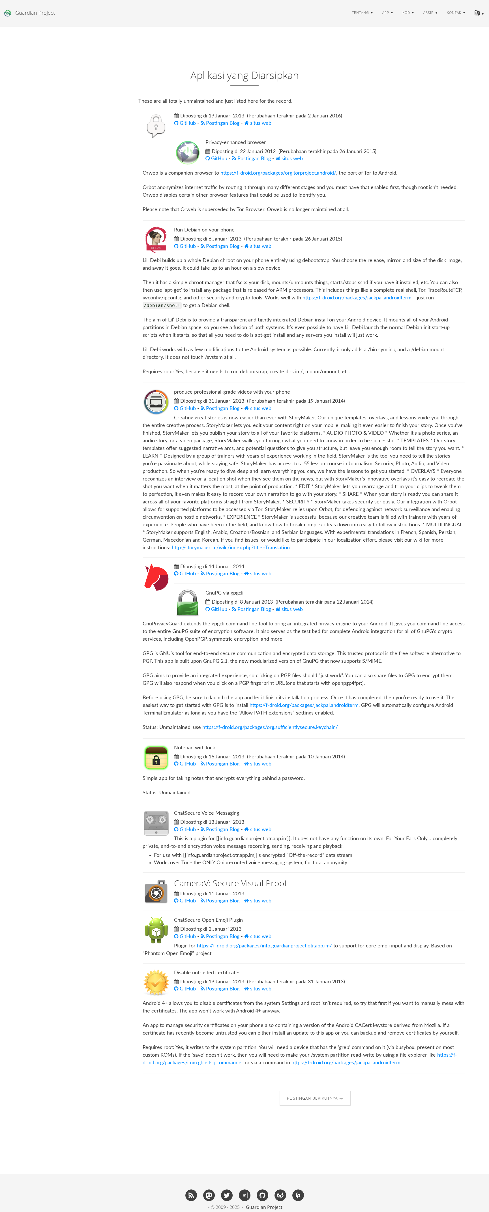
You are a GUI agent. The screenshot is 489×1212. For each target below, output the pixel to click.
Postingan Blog (223, 123)
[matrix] (244, 1195)
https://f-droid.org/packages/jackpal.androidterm (357, 298)
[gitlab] (280, 1195)
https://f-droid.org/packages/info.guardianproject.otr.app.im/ (264, 946)
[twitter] (226, 1195)
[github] (262, 1195)
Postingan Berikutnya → (315, 1098)
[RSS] (191, 1195)
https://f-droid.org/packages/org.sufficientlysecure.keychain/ (270, 727)
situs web (260, 123)
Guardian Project (35, 12)
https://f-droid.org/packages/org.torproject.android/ (278, 173)
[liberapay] (298, 1195)
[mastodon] (209, 1195)
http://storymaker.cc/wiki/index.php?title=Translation (231, 547)
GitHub (187, 123)
